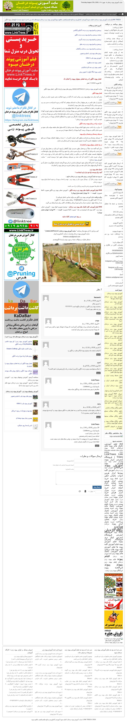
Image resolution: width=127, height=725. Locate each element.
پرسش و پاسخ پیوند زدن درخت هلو (90, 44)
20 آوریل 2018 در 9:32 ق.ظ (92, 366)
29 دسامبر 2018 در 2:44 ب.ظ (89, 427)
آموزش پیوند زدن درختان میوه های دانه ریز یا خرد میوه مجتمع (113, 338)
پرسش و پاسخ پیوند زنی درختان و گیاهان (88, 49)
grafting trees (113, 452)
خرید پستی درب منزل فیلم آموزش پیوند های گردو (113, 499)
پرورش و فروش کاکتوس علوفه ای (113, 427)
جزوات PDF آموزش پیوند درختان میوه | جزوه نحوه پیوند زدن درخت (113, 396)
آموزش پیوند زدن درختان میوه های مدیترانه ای (113, 344)
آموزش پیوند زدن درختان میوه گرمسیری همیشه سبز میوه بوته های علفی (113, 370)
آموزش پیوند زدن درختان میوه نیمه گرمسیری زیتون (113, 308)
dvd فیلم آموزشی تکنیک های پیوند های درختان (113, 446)
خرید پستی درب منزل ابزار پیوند (113, 494)
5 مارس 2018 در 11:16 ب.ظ (91, 347)
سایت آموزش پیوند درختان (113, 528)
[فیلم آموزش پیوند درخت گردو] (113, 156)
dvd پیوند (109, 448)
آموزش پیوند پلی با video (93, 58)
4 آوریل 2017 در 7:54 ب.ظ (90, 324)
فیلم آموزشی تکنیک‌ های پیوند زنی (113, 552)
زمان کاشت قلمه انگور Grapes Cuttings (19, 349)
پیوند (119, 564)
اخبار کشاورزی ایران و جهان (113, 391)
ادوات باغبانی (116, 476)
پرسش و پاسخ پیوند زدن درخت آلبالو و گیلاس (87, 30)
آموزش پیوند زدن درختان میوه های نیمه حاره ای (113, 354)
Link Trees (120, 455)
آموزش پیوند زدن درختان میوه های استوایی (113, 325)
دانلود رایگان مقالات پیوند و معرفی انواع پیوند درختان (113, 422)
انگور (106, 476)
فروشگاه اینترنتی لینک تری (113, 536)
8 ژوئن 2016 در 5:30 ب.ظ (92, 301)
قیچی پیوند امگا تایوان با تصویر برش (90, 72)
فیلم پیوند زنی (110, 562)
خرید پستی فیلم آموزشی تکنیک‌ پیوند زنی (113, 510)
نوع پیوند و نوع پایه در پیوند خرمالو (22, 411)
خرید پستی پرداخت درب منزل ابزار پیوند (113, 521)
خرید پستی (73, 216)
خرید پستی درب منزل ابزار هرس (113, 489)
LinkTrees (110, 454)
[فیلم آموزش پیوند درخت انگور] (113, 129)
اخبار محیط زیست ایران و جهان (113, 376)
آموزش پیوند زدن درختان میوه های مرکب (113, 349)
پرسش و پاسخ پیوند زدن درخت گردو (90, 39)
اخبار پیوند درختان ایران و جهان (113, 386)
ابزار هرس (110, 473)
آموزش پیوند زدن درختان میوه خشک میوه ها (113, 297)
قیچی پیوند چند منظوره (94, 62)
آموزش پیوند (113, 463)
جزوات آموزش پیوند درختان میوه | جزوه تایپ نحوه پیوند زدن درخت (113, 402)
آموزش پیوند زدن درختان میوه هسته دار (113, 359)
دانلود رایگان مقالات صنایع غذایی (113, 412)
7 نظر (89, 83)
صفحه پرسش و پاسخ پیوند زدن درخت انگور (88, 35)
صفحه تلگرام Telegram (115, 267)
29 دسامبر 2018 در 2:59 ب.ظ (89, 383)
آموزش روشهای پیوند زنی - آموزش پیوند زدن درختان (22, 391)
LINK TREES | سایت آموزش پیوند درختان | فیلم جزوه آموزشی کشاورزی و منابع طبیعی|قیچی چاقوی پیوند (61, 719)
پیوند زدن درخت (110, 570)
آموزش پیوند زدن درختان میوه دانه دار (113, 303)
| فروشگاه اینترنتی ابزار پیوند (113, 458)
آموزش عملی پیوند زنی (113, 461)
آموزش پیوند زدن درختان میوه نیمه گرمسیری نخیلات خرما (113, 319)
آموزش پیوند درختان (113, 466)
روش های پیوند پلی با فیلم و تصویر (90, 53)
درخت (106, 524)
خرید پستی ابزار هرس (113, 479)
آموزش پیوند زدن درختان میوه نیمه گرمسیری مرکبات (113, 313)
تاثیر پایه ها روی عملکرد (24, 425)
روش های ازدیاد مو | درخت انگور (22, 356)
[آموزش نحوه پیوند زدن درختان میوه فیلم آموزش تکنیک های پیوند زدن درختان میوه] (113, 642)
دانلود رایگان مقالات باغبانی (113, 408)
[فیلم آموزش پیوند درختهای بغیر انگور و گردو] (113, 186)
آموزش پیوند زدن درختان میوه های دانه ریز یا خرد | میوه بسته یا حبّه (35, 19)
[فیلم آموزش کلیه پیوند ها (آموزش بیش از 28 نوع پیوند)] (113, 104)
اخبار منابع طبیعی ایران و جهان (113, 381)
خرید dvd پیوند (116, 478)
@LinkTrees (119, 269)
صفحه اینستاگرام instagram (114, 261)
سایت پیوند (118, 532)
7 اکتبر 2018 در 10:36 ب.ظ (92, 407)
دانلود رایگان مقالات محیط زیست (113, 417)
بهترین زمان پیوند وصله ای (24, 418)
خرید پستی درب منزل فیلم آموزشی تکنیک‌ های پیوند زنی (113, 504)
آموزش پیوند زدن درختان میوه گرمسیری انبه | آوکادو (113, 364)
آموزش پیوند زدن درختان (114, 293)
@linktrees (119, 263)
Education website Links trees (113, 450)
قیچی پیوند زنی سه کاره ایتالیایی (91, 67)
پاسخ (98, 313)
